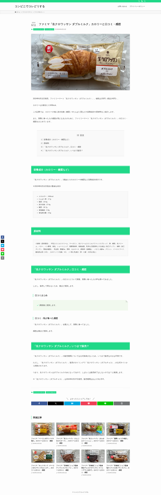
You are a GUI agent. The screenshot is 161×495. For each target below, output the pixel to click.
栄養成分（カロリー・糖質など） (57, 139)
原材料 (46, 143)
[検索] (144, 1)
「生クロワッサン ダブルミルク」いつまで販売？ (63, 150)
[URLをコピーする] (122, 403)
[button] (39, 403)
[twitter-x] (139, 1)
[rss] (142, 1)
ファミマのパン (49, 29)
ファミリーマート (38, 29)
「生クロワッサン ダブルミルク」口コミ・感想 (62, 147)
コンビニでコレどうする (30, 6)
